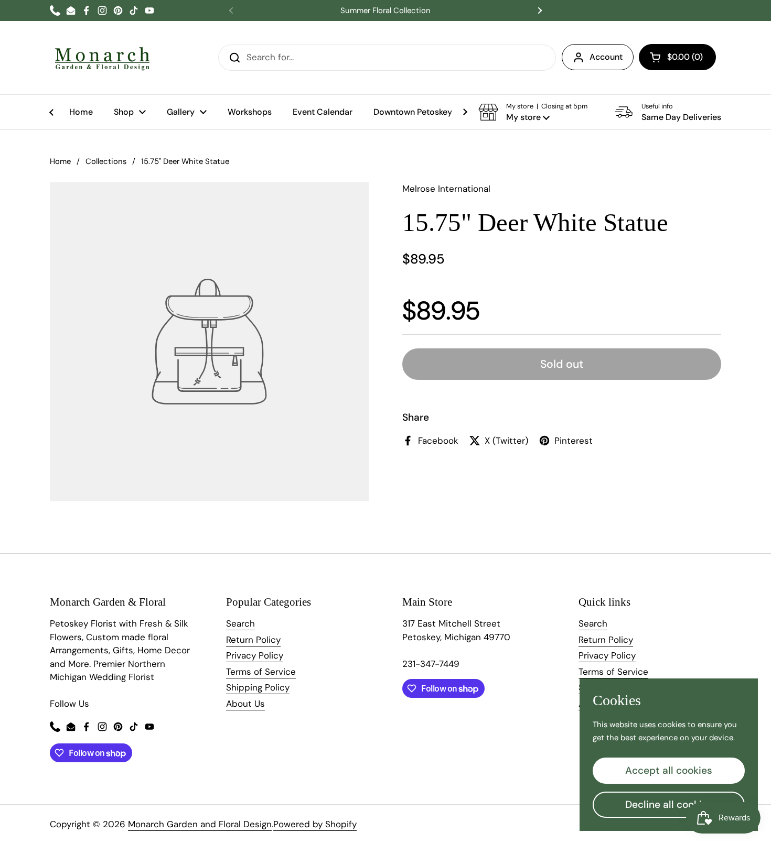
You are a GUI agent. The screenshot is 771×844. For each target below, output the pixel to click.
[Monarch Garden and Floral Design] (102, 57)
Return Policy (253, 639)
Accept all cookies (668, 770)
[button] (677, 57)
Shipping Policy (258, 687)
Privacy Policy (254, 655)
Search (240, 623)
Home (60, 161)
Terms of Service (261, 671)
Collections (105, 161)
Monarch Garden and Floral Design (200, 824)
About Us (245, 703)
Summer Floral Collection (385, 11)
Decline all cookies (669, 804)
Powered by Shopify (315, 824)
